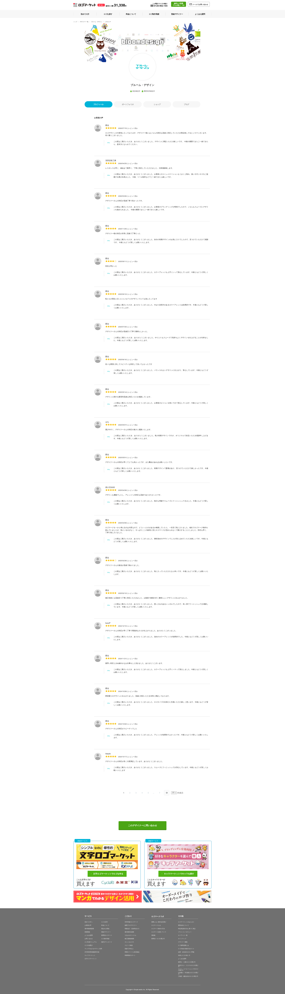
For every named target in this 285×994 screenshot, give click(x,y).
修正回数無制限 (129, 938)
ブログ (186, 104)
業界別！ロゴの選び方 (158, 938)
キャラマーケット (90, 955)
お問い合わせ (89, 938)
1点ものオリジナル (130, 935)
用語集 (153, 935)
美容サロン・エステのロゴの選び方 (188, 965)
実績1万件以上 (129, 948)
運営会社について (183, 925)
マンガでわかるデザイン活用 (93, 948)
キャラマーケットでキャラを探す (179, 874)
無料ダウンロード (106, 942)
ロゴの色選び (89, 945)
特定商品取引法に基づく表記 (186, 928)
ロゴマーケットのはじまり (186, 922)
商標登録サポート (130, 955)
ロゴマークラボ (157, 916)
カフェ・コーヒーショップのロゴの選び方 (188, 969)
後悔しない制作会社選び (158, 922)
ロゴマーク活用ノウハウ (158, 932)
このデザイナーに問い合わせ (142, 825)
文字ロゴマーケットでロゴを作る (108, 874)
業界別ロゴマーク (106, 935)
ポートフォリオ (128, 104)
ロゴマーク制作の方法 (158, 928)
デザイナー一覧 (84, 21)
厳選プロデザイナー (131, 925)
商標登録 (87, 932)
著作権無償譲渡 (89, 928)
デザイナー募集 (182, 942)
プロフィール (98, 104)
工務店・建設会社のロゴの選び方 (188, 976)
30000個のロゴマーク (131, 922)
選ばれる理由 (105, 928)
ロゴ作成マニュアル (91, 942)
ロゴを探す (104, 922)
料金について (105, 925)
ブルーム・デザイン (96, 21)
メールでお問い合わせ (200, 4)
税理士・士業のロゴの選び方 (186, 962)
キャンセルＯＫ (129, 942)
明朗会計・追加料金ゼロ (132, 928)
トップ (75, 21)
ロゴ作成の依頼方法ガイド (186, 948)
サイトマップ (182, 938)
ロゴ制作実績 (105, 938)
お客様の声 (88, 925)
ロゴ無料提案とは (183, 945)
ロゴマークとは (156, 925)
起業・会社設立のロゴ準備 (186, 952)
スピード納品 (129, 945)
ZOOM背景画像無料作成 (92, 952)
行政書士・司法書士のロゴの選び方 (188, 973)
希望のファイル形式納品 (132, 952)
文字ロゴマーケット (91, 958)
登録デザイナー (106, 932)
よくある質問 (89, 935)
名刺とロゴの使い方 (184, 955)
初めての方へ (89, 922)
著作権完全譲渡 (129, 932)
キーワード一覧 (182, 935)
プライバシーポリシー (184, 932)
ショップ (157, 104)
